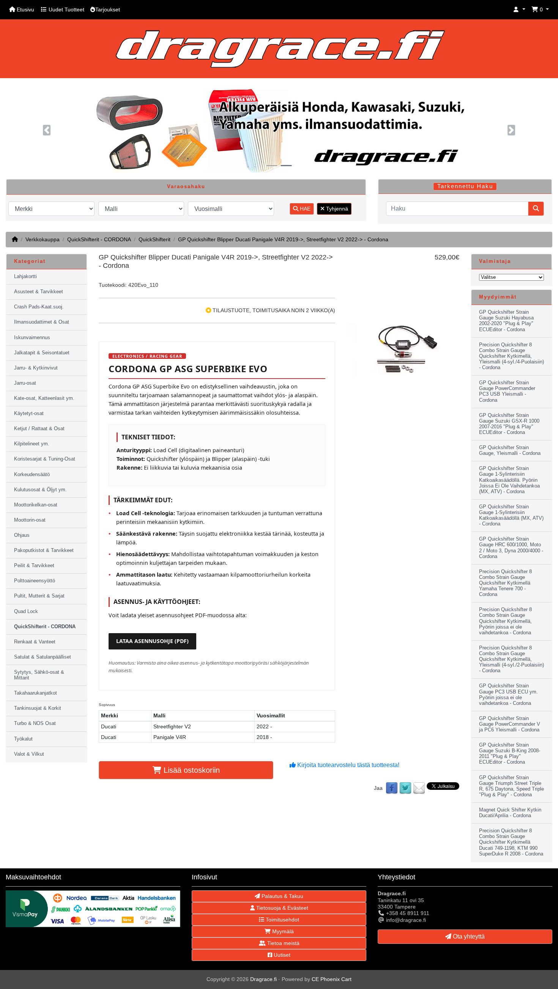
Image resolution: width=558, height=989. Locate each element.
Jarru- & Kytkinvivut (36, 368)
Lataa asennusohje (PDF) (152, 641)
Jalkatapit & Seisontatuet (41, 352)
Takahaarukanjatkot (35, 693)
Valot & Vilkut (29, 754)
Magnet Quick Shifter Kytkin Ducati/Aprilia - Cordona (510, 812)
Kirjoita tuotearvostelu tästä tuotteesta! (347, 765)
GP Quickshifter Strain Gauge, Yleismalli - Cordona (510, 450)
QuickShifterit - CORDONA (99, 239)
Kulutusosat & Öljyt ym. (40, 489)
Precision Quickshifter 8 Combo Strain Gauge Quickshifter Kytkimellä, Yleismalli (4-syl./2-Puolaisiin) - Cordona (511, 659)
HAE (304, 209)
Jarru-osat (25, 383)
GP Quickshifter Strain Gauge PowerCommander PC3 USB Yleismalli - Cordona (507, 391)
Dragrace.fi (263, 979)
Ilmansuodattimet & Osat (41, 322)
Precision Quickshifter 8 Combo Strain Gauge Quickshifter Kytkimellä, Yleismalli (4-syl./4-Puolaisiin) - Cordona (511, 356)
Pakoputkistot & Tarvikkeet (44, 550)
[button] (519, 9)
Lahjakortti (25, 276)
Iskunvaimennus (32, 337)
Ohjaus (22, 535)
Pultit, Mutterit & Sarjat (39, 596)
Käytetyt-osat (29, 413)
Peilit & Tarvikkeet (34, 565)
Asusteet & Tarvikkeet (38, 291)
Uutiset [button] (281, 955)
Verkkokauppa (42, 239)
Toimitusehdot (281, 920)
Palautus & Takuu (281, 896)
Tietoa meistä (282, 943)
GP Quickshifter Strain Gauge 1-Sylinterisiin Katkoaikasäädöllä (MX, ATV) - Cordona (511, 515)
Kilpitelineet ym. (31, 444)
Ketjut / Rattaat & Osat (39, 428)
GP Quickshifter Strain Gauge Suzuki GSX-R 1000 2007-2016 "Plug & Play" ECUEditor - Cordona (509, 424)
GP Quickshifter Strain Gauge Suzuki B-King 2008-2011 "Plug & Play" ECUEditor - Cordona (509, 753)
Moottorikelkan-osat (35, 505)
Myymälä (282, 931)
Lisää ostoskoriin (190, 770)
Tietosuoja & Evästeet (281, 908)
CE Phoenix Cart (332, 979)
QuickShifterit (154, 239)
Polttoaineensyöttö (34, 580)
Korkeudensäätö (32, 474)
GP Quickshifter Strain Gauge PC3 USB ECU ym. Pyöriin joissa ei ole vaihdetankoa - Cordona (508, 694)
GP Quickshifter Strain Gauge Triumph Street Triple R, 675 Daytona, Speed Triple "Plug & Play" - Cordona (511, 786)
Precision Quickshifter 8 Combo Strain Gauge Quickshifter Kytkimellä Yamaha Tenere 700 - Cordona (505, 583)
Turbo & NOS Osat (35, 723)
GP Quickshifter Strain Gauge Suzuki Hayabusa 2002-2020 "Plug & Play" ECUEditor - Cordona (506, 321)
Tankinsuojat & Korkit (37, 708)
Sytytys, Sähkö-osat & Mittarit (39, 675)
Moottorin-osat (30, 520)
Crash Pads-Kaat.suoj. (39, 307)
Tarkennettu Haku (465, 186)
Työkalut (23, 739)
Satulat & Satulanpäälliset (42, 657)
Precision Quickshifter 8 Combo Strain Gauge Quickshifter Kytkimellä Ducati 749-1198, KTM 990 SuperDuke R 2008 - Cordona (511, 842)
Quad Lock (26, 611)
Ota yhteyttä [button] (468, 936)
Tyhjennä (336, 209)
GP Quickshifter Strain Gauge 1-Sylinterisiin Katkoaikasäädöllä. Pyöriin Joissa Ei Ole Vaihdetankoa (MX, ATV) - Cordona (509, 480)
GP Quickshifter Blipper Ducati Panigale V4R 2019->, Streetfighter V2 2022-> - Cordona (283, 239)
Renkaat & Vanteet (34, 642)
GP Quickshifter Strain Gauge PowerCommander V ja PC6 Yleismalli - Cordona (509, 724)
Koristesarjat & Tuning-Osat (44, 459)
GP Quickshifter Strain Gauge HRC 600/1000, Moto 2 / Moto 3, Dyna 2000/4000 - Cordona (511, 547)
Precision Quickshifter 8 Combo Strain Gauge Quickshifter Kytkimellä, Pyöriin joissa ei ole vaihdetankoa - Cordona (505, 621)
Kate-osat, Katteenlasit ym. (44, 398)
